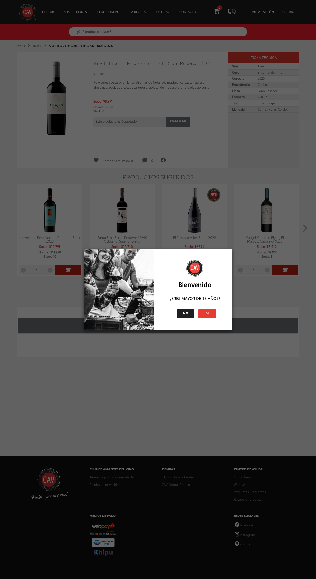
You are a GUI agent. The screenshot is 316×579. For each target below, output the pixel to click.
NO (185, 313)
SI (207, 313)
